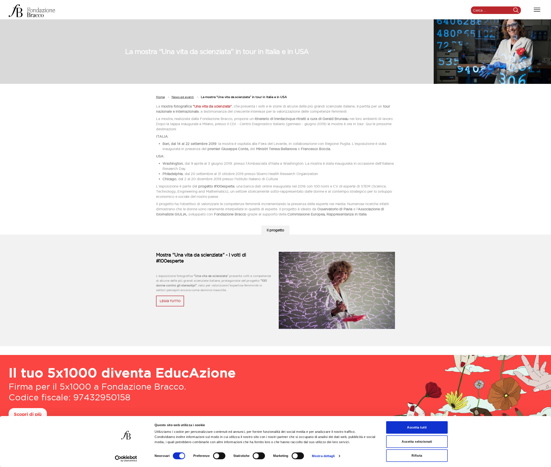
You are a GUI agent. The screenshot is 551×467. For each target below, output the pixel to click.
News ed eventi (183, 97)
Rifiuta (417, 455)
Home (160, 97)
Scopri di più (28, 414)
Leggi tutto (170, 301)
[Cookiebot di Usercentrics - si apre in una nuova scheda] (126, 458)
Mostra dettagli (323, 456)
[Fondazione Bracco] (32, 10)
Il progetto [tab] (275, 230)
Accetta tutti (417, 427)
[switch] (219, 456)
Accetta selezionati (417, 441)
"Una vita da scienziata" (212, 106)
